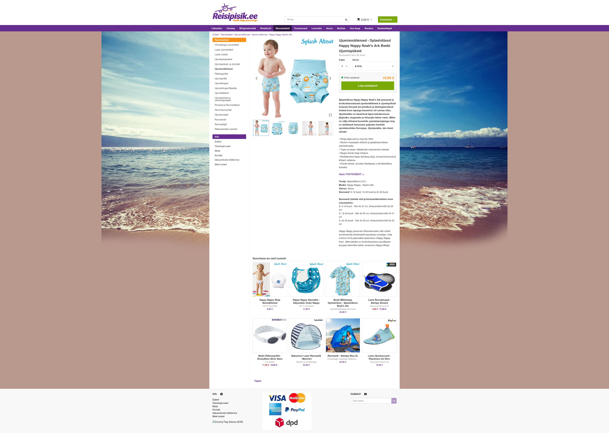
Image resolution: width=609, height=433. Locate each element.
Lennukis (317, 28)
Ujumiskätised (222, 92)
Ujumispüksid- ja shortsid (227, 64)
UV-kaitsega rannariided (227, 44)
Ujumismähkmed (242, 34)
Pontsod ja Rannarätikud (227, 104)
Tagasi (257, 380)
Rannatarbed (283, 28)
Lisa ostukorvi (367, 85)
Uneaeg (231, 28)
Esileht (216, 34)
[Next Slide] (330, 78)
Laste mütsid (221, 54)
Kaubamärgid (384, 28)
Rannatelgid (221, 124)
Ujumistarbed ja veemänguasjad (223, 99)
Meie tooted (221, 164)
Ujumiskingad (221, 83)
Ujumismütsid (221, 114)
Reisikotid (265, 28)
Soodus (369, 28)
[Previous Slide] (256, 78)
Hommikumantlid (223, 109)
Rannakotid (220, 119)
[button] (261, 128)
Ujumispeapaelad (223, 59)
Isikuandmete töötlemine (227, 159)
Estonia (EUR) (236, 421)
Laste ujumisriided (224, 49)
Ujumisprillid (221, 78)
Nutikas (341, 28)
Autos (329, 28)
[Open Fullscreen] (330, 115)
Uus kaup (355, 28)
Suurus (355, 59)
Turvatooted (300, 28)
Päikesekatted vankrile (226, 129)
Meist (217, 150)
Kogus (342, 59)
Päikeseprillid (221, 73)
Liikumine (217, 28)
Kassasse (386, 19)
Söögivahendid (247, 28)
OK (394, 400)
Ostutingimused (222, 146)
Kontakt (218, 155)
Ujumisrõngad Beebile (226, 88)
